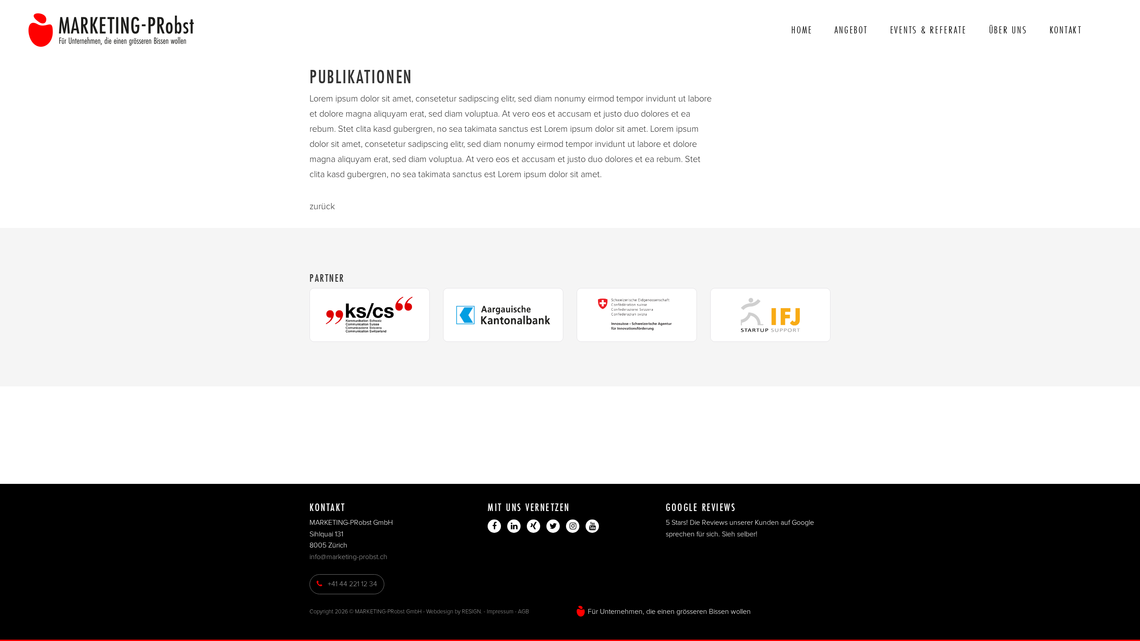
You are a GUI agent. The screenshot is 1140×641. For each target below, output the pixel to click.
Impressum (500, 611)
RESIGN (471, 611)
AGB (523, 611)
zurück (322, 206)
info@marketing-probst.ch (348, 556)
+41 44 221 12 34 (349, 584)
